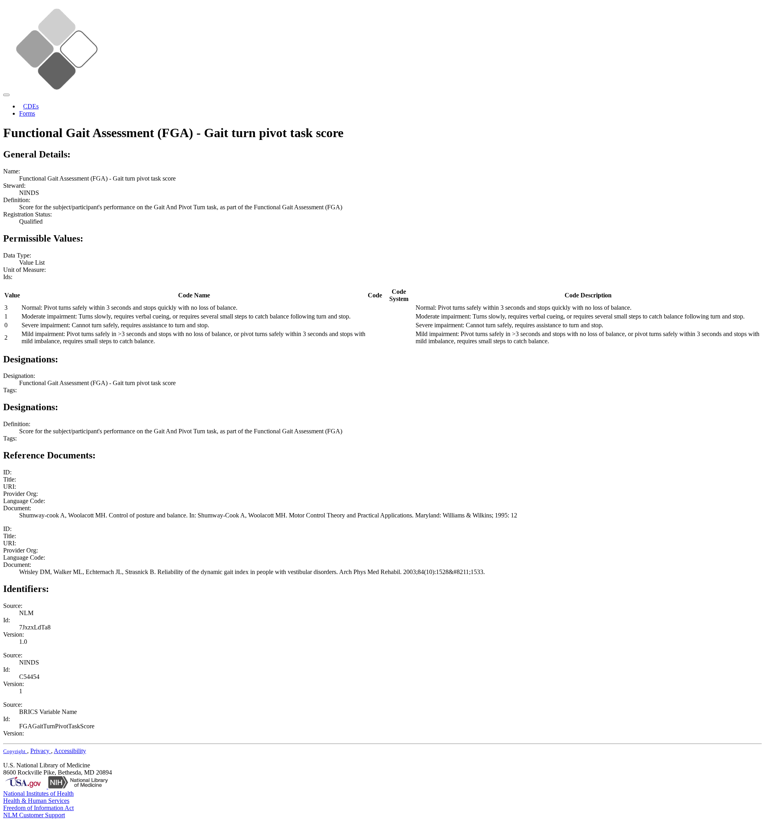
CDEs (31, 106)
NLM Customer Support (34, 815)
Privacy (40, 750)
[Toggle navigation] (6, 95)
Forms (27, 113)
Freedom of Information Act (38, 807)
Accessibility (70, 750)
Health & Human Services (36, 800)
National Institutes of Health (38, 793)
